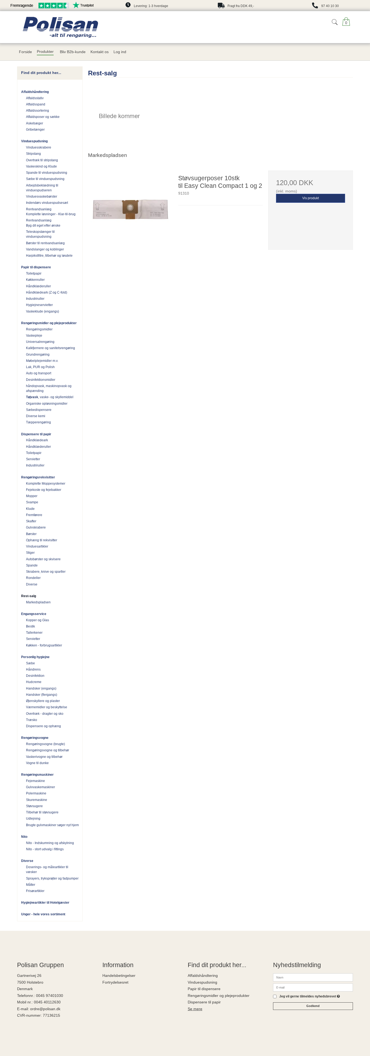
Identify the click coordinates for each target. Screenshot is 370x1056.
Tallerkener (34, 633)
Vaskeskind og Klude (41, 166)
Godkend (313, 1005)
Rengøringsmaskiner (37, 775)
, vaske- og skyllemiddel (49, 397)
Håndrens (33, 669)
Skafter (31, 521)
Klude (30, 509)
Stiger (30, 553)
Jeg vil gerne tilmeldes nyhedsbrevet (309, 996)
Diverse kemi (35, 416)
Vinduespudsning (34, 141)
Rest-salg (28, 596)
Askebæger (34, 123)
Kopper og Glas (37, 620)
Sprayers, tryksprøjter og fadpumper (52, 878)
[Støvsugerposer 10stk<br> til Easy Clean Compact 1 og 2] (130, 212)
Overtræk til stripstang (42, 160)
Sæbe (30, 663)
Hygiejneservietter (39, 305)
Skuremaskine (36, 800)
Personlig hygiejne (35, 657)
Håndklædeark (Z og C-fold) (46, 292)
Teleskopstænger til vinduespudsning (40, 234)
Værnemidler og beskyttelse (46, 707)
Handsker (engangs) (41, 688)
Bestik (30, 626)
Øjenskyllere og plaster (43, 701)
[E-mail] (313, 987)
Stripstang (33, 154)
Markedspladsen (38, 602)
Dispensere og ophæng (43, 726)
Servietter (33, 459)
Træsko (31, 720)
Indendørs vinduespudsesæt (47, 203)
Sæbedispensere (38, 410)
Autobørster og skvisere (43, 559)
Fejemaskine (35, 781)
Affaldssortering (37, 110)
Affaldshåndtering (35, 92)
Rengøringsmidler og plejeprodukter (49, 323)
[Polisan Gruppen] (87, 27)
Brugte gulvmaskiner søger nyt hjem (52, 825)
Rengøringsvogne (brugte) (45, 744)
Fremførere (34, 515)
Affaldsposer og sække (43, 117)
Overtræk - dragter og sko (44, 714)
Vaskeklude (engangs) (42, 311)
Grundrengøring (38, 354)
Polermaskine (36, 793)
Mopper (31, 496)
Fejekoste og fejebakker (43, 490)
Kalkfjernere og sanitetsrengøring (50, 348)
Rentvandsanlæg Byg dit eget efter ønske (43, 222)
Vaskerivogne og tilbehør (44, 757)
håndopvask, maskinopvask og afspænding (49, 388)
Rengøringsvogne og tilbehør (47, 750)
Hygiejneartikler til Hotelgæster (45, 902)
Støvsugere (34, 806)
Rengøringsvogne (34, 738)
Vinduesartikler (37, 546)
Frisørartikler (35, 891)
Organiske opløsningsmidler (46, 403)
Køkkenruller (35, 280)
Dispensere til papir (36, 434)
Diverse (31, 584)
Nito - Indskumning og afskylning (50, 843)
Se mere (195, 1009)
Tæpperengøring (38, 422)
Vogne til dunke (37, 763)
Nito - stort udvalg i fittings (45, 849)
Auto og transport (38, 373)
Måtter (30, 885)
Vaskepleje (34, 335)
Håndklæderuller (38, 286)
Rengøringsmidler (39, 329)
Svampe (32, 502)
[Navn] (313, 977)
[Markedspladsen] (119, 116)
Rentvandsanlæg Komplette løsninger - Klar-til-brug (51, 211)
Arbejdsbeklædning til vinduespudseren (42, 187)
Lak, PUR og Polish (40, 367)
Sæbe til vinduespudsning (45, 179)
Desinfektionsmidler (40, 380)
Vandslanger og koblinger (45, 249)
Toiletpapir (33, 273)
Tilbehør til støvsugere (42, 812)
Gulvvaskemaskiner (40, 787)
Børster (31, 534)
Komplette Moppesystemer (45, 483)
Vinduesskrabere (38, 147)
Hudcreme (33, 682)
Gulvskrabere (36, 527)
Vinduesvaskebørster (41, 196)
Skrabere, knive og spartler (46, 572)
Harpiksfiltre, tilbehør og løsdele (49, 255)
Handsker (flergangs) (41, 695)
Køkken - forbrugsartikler (44, 645)
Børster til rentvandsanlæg (45, 243)
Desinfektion (35, 676)
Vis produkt (310, 198)
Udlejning (33, 818)
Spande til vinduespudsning (46, 173)
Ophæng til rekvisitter (41, 540)
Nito (24, 837)
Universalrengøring (40, 342)
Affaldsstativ (35, 98)
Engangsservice (33, 614)
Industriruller (35, 299)
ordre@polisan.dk (45, 1009)
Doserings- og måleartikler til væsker (47, 869)
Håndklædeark (37, 440)
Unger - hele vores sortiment (43, 914)
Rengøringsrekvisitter (38, 477)
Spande (32, 565)
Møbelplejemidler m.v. (42, 361)
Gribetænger (35, 129)
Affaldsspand (35, 104)
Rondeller (33, 578)
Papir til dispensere (36, 267)
